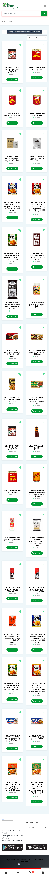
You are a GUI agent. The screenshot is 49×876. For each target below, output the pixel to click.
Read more (13, 79)
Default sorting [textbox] (34, 38)
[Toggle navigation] (44, 6)
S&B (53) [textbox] (37, 827)
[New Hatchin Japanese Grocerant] (11, 5)
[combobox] (37, 37)
